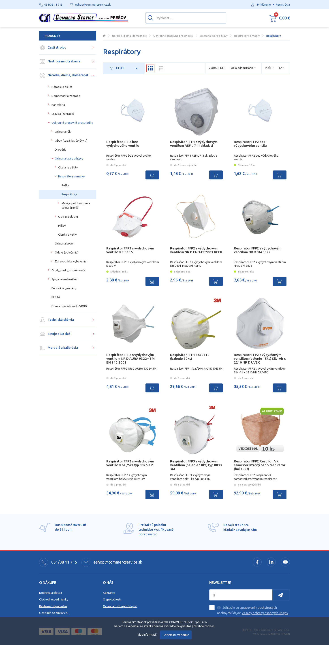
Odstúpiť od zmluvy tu (53, 612)
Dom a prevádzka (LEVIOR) (69, 306)
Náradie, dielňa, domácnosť (67, 75)
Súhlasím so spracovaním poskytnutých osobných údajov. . (253, 610)
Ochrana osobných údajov (120, 606)
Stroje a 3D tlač (58, 334)
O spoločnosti (112, 599)
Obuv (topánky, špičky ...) (71, 140)
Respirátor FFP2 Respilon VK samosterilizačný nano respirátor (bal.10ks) (259, 465)
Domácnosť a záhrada (65, 95)
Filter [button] (119, 68)
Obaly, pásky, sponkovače (68, 270)
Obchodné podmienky (53, 599)
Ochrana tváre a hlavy (69, 158)
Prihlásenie (264, 4)
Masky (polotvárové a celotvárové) (76, 205)
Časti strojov (56, 47)
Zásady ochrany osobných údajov (265, 613)
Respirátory (69, 194)
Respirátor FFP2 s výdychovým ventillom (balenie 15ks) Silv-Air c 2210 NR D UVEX (260, 358)
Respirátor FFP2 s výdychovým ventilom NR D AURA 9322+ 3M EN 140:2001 (130, 358)
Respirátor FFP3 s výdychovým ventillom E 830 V (130, 250)
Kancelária (58, 104)
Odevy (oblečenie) (66, 252)
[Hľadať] (150, 17)
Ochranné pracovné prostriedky (72, 122)
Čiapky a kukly (67, 234)
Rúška (65, 185)
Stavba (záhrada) (62, 113)
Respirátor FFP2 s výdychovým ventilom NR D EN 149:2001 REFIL (196, 250)
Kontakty (109, 592)
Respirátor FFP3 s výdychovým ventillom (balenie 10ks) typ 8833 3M (196, 465)
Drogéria (60, 149)
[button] (279, 18)
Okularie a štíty (68, 167)
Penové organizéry (63, 288)
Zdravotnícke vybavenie (70, 261)
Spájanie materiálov (64, 279)
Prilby (62, 225)
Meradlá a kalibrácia (62, 347)
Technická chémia (60, 319)
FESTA (55, 297)
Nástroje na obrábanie (63, 61)
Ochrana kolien (64, 243)
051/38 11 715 (63, 562)
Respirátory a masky (71, 176)
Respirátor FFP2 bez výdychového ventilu (122, 143)
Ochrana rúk (63, 131)
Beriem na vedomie (176, 635)
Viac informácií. (147, 634)
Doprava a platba (50, 592)
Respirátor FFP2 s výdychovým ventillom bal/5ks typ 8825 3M (130, 463)
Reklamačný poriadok (53, 606)
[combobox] (281, 68)
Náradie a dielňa (62, 86)
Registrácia (283, 4)
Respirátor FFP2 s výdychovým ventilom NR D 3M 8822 (257, 250)
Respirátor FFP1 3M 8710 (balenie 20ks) (189, 356)
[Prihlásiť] (281, 594)
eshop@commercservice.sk (117, 562)
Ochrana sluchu (68, 216)
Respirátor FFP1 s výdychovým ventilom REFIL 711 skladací (194, 143)
